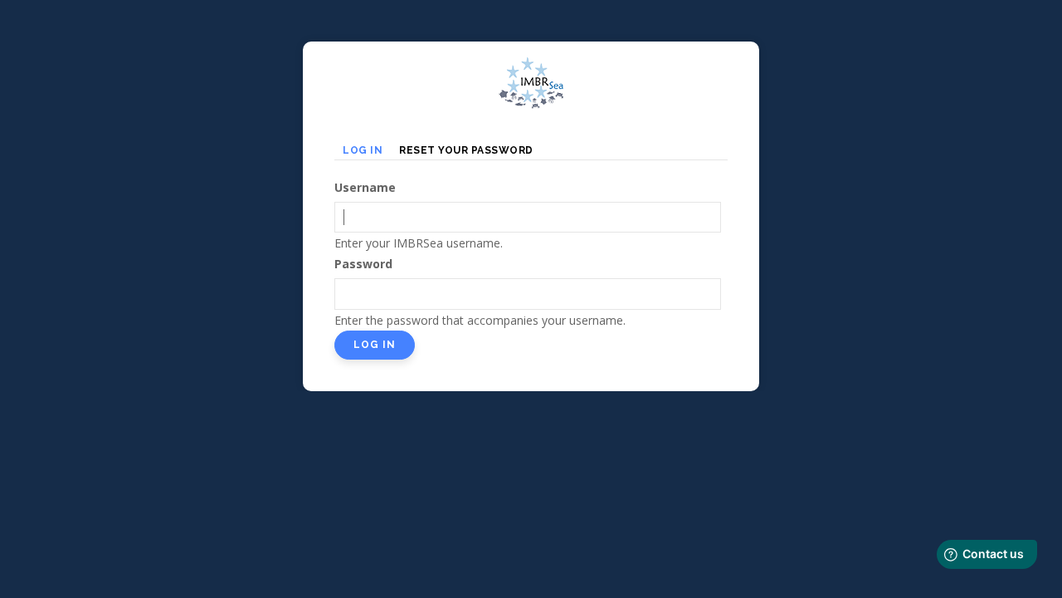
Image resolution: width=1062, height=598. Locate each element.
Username (365, 187)
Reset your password (466, 150)
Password (363, 264)
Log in (367, 152)
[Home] (531, 67)
